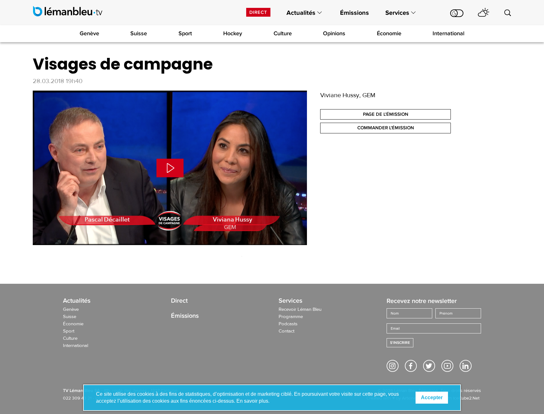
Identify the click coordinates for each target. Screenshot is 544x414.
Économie (389, 33)
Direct (258, 12)
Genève (89, 33)
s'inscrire (400, 342)
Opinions (334, 33)
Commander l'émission (385, 128)
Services (397, 13)
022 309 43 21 (77, 398)
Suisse (138, 33)
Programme (291, 317)
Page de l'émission (385, 114)
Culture (283, 33)
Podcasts (288, 324)
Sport (185, 33)
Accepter (432, 397)
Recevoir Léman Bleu (300, 309)
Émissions (354, 13)
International (448, 33)
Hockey (232, 33)
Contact (286, 331)
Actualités (300, 13)
